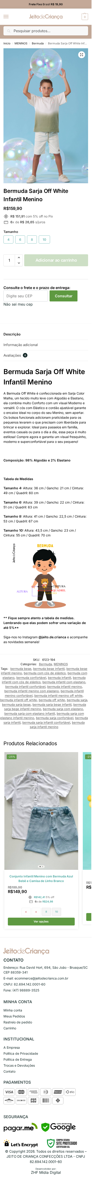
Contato (9, 1071)
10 (44, 239)
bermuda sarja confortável (54, 718)
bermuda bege (20, 668)
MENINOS (21, 43)
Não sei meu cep (18, 304)
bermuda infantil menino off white (58, 695)
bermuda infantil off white (18, 700)
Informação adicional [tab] (20, 345)
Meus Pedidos (14, 1016)
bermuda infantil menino (64, 686)
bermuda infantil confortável (25, 686)
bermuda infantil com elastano (63, 682)
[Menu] (10, 16)
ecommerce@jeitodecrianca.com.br (41, 978)
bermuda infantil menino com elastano (31, 691)
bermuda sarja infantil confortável (46, 722)
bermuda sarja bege (16, 704)
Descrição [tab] (12, 334)
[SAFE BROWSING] (58, 1130)
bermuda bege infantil (49, 668)
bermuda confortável (31, 677)
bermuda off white (52, 700)
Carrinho (9, 1028)
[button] (84, 17)
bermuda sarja (77, 700)
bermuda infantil (59, 677)
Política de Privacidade (20, 1053)
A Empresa (11, 1047)
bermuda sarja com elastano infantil (29, 713)
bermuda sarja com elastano (63, 709)
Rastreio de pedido (17, 1022)
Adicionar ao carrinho (56, 260)
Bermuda (38, 43)
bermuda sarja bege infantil (52, 704)
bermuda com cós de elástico (45, 673)
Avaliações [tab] (14, 355)
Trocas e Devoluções (19, 1065)
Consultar (63, 296)
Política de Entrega (17, 1059)
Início (6, 43)
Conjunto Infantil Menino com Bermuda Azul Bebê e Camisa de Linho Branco (41, 878)
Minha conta (12, 1010)
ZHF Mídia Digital (46, 1172)
